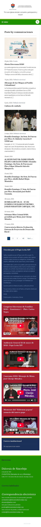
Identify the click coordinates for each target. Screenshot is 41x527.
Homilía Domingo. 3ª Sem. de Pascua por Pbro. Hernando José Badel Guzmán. (19, 191)
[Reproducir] (6, 400)
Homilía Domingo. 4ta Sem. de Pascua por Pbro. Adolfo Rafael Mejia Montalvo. (20, 179)
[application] (20, 392)
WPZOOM (27, 523)
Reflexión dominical (19, 79)
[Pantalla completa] (35, 400)
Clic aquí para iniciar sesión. (12, 446)
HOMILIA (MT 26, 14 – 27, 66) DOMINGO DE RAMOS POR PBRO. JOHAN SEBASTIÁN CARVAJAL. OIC (19, 204)
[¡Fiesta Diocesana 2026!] (20, 48)
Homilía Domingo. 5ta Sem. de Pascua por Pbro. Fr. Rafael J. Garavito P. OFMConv (20, 139)
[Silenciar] (32, 400)
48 (23, 238)
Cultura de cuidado (12, 106)
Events (16, 61)
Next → (30, 238)
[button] (5, 22)
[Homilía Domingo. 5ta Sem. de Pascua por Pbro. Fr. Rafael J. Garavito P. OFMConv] (20, 120)
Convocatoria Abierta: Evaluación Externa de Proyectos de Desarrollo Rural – (19, 229)
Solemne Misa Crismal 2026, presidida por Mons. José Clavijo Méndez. (18, 217)
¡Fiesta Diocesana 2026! (14, 64)
